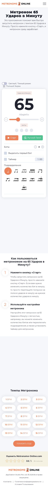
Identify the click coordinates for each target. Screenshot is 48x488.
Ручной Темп (34, 138)
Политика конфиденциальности (28, 482)
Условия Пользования (24, 484)
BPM (9, 399)
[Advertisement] (24, 56)
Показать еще (24, 444)
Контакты (7, 482)
